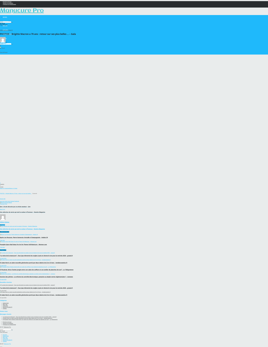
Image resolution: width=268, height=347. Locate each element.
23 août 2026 (3, 258)
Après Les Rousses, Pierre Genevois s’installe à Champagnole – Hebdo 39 (24, 237)
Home (1, 30)
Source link (2, 199)
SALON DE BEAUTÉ (8, 30)
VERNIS (5, 308)
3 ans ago (2, 240)
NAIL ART (5, 25)
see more (2, 201)
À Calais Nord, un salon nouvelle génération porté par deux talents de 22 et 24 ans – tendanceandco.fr (33, 263)
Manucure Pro (22, 11)
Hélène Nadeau (11, 42)
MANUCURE (6, 303)
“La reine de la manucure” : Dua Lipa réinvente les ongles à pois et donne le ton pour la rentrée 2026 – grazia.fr (36, 256)
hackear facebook (14, 201)
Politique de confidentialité (9, 4)
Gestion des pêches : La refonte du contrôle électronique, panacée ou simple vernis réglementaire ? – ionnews (36, 277)
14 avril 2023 (3, 43)
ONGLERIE (5, 306)
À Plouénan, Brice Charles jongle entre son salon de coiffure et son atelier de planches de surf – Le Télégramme (36, 270)
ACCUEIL (5, 17)
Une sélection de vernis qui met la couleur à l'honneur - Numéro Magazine (22, 229)
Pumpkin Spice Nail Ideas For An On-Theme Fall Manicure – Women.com (23, 244)
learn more (7, 201)
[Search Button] (12, 22)
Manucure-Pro (7, 327)
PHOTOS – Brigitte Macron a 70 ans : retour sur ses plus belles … (16, 193)
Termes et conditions (8, 3)
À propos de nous (7, 1)
